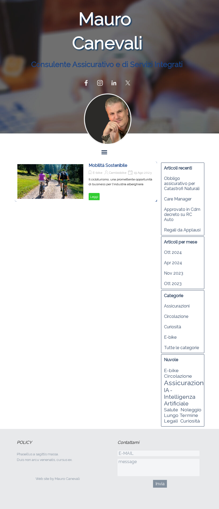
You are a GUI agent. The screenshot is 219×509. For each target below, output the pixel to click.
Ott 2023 (173, 283)
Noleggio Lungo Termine (182, 412)
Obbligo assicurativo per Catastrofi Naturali (182, 183)
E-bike (97, 173)
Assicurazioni (177, 306)
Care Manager (177, 199)
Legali (171, 421)
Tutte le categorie (181, 347)
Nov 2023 (173, 273)
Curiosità (172, 326)
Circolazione (176, 316)
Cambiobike (117, 173)
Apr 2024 (173, 262)
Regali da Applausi (182, 229)
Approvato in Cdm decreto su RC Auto (182, 214)
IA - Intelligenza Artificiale (179, 397)
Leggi (94, 197)
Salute (171, 409)
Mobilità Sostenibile (108, 165)
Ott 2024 (173, 252)
